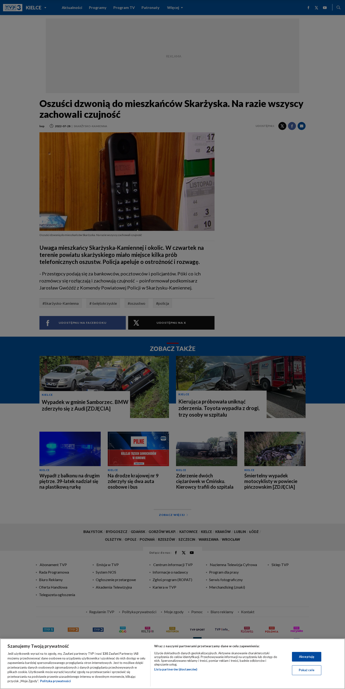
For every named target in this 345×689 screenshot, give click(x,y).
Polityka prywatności (55, 681)
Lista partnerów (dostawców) (175, 669)
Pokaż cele (306, 670)
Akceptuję (306, 657)
